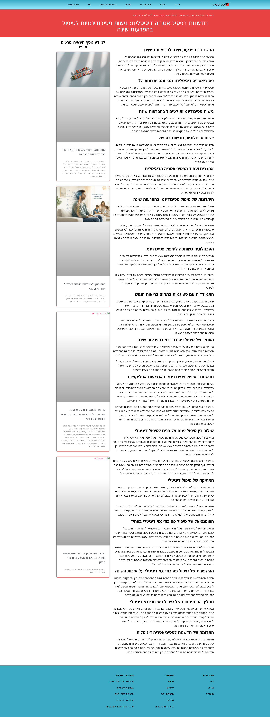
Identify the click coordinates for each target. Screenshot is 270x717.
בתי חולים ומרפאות (108, 4)
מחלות (128, 4)
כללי (202, 15)
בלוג (89, 4)
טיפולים (162, 4)
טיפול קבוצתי (73, 4)
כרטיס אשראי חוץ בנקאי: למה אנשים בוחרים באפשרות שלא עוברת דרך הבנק (84, 558)
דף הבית (210, 15)
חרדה (177, 4)
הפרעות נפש (145, 4)
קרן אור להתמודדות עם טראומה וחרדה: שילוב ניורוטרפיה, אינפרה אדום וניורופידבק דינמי (83, 414)
